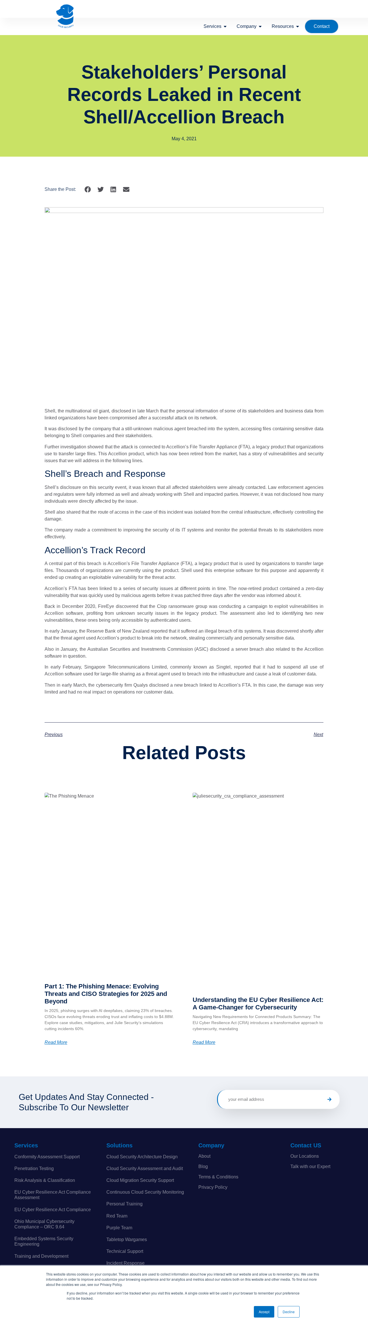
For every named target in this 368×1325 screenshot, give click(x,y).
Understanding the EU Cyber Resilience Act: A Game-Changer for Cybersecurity (258, 1003)
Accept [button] (264, 1311)
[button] (88, 189)
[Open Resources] (297, 26)
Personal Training (124, 1203)
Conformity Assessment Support (47, 1156)
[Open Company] (260, 26)
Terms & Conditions (218, 1176)
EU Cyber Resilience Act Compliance (52, 1209)
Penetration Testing (34, 1168)
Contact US (305, 1145)
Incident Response (125, 1263)
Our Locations (304, 1156)
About (204, 1156)
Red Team (116, 1215)
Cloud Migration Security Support (140, 1180)
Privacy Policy (212, 1187)
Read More (56, 1042)
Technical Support (124, 1251)
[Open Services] (225, 26)
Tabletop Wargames (126, 1239)
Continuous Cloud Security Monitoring (145, 1192)
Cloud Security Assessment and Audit (144, 1168)
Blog (203, 1166)
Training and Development (41, 1256)
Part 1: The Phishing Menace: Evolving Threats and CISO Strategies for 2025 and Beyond (106, 994)
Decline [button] (289, 1311)
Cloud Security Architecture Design (142, 1156)
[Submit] (329, 1099)
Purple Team (119, 1227)
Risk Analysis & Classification (44, 1180)
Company (211, 1145)
